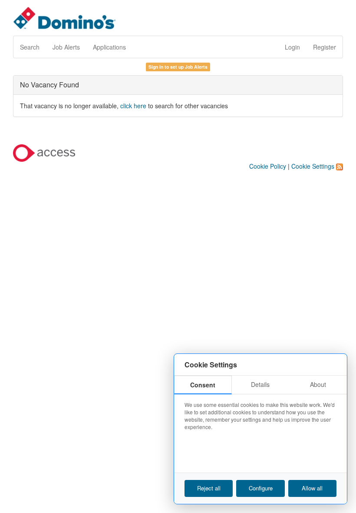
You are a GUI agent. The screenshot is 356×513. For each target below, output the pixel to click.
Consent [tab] (202, 384)
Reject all (209, 488)
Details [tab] (260, 384)
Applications (109, 47)
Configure (261, 488)
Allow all (312, 488)
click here (133, 105)
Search (30, 47)
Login (292, 47)
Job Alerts (66, 47)
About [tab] (318, 384)
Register (324, 47)
